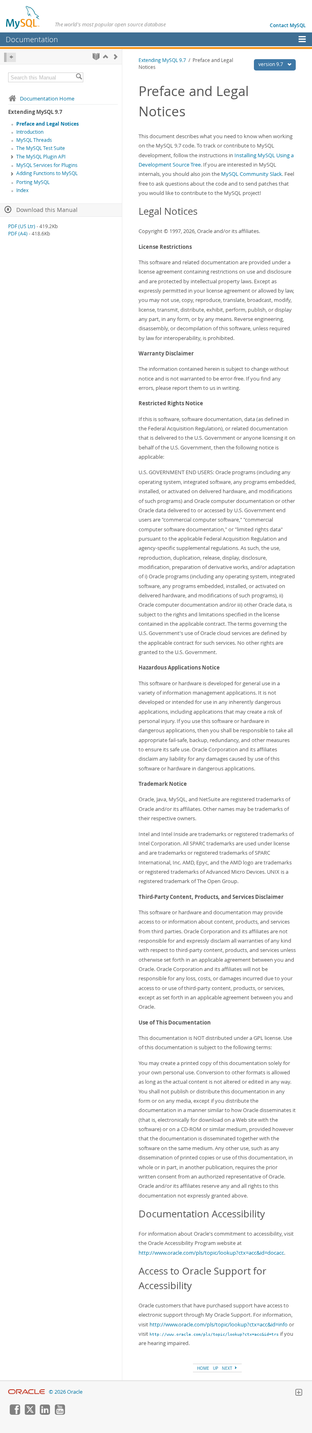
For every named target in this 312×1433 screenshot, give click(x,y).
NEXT (228, 1368)
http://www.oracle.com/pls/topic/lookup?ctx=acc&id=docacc (211, 1252)
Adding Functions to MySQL (47, 173)
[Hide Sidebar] (10, 57)
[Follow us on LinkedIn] (44, 1413)
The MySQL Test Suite (40, 148)
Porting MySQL (33, 182)
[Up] (105, 56)
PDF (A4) (18, 234)
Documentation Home (47, 98)
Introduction (29, 131)
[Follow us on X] (29, 1413)
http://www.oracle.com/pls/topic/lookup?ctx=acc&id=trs (214, 1334)
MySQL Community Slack (251, 174)
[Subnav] (12, 157)
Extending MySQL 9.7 (162, 60)
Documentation (32, 39)
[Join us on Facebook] (14, 1413)
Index (22, 190)
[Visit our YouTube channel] (59, 1413)
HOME (203, 1368)
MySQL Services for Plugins (47, 165)
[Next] (115, 56)
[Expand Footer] (298, 1393)
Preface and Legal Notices (47, 123)
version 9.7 (271, 64)
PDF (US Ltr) (21, 226)
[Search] (79, 77)
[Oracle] (26, 1391)
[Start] (96, 56)
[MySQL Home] (23, 17)
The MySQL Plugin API (40, 156)
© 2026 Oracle (65, 1391)
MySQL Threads (34, 140)
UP (215, 1368)
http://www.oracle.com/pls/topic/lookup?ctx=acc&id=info (219, 1324)
